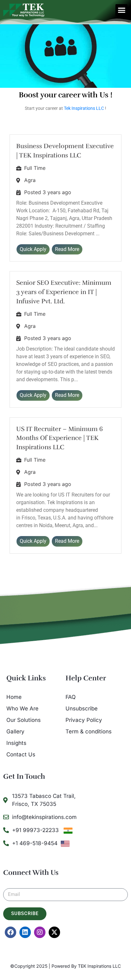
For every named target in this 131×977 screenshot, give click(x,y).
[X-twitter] (54, 932)
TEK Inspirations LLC (99, 966)
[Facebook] (10, 932)
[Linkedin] (25, 932)
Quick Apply (33, 249)
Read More (67, 249)
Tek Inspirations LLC (84, 108)
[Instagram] (39, 932)
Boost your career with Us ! (66, 95)
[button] (121, 10)
